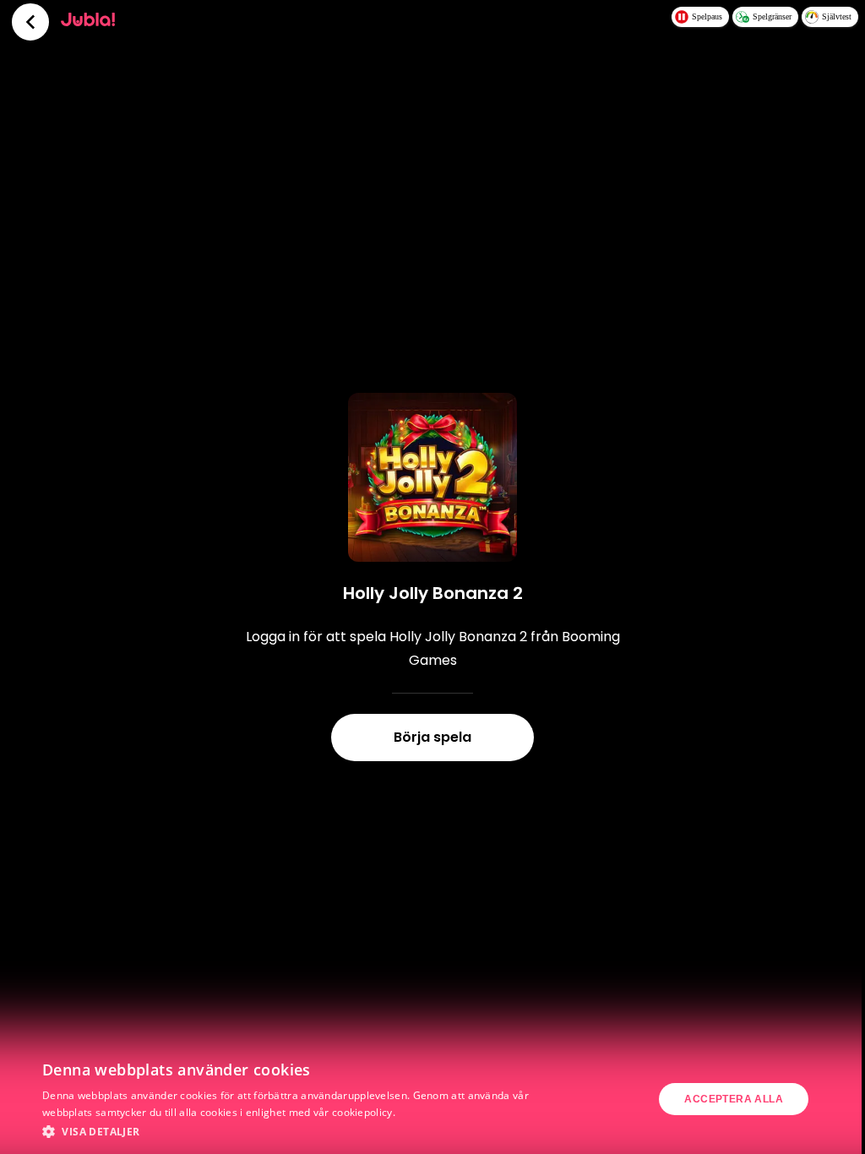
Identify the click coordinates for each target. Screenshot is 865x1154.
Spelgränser (772, 16)
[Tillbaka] (30, 22)
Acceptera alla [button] (733, 1099)
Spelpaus (707, 16)
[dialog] (432, 1099)
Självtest (836, 16)
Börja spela (432, 737)
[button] (293, 1131)
